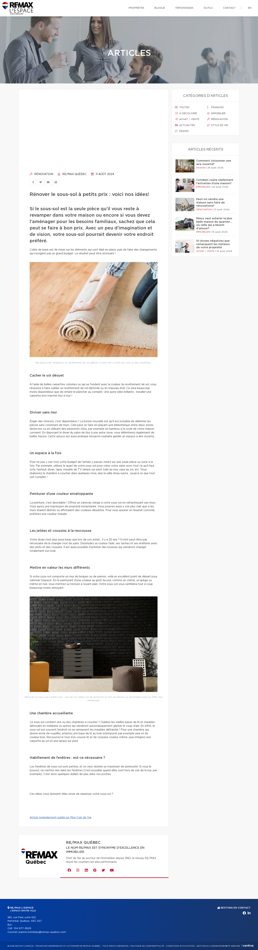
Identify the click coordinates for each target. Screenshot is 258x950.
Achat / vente (188, 119)
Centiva (247, 945)
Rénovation (43, 174)
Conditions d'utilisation (180, 946)
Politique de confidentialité (147, 946)
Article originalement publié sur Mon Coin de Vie (60, 817)
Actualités (186, 125)
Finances (217, 107)
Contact (229, 8)
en (249, 8)
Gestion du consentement (211, 946)
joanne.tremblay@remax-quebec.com (42, 932)
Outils (208, 8)
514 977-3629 (22, 928)
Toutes (183, 107)
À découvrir (187, 113)
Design (183, 131)
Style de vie (219, 125)
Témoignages (184, 8)
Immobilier (218, 113)
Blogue (159, 8)
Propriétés (136, 8)
